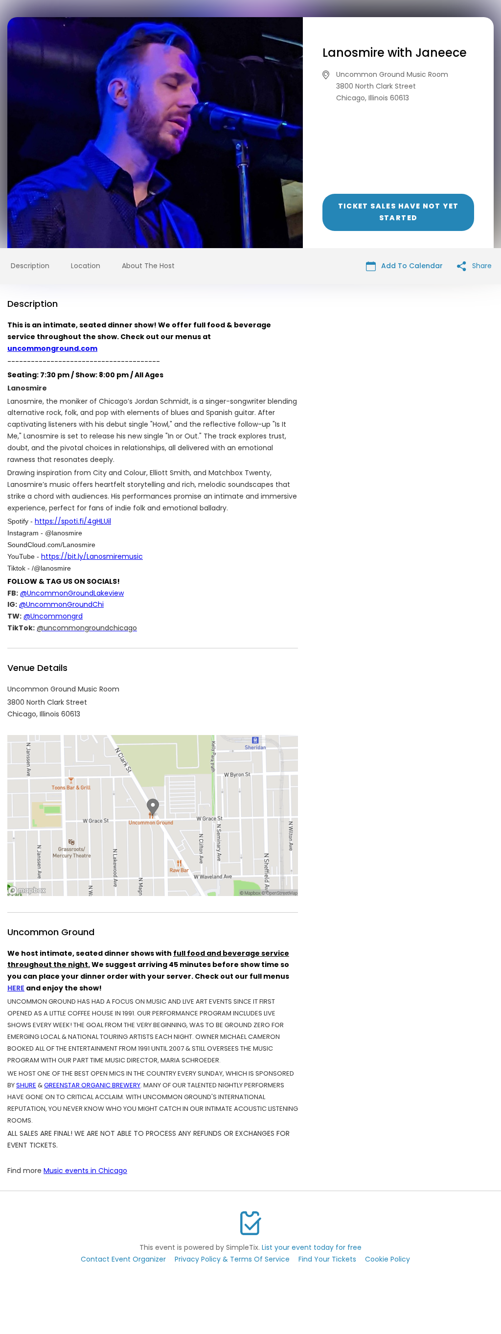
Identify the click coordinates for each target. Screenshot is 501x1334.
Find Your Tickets (327, 1259)
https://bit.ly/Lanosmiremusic (92, 556)
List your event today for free (312, 1247)
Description (30, 266)
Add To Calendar (411, 266)
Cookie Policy (387, 1259)
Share (481, 266)
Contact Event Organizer (123, 1259)
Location (85, 266)
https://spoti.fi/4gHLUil (73, 521)
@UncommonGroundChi (61, 604)
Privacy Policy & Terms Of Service (232, 1259)
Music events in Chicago (85, 1170)
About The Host (148, 266)
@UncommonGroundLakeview (72, 593)
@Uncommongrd (53, 616)
